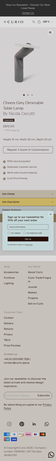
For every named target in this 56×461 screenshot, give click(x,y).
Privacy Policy (29, 245)
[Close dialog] (50, 214)
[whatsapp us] (51, 455)
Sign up (28, 239)
